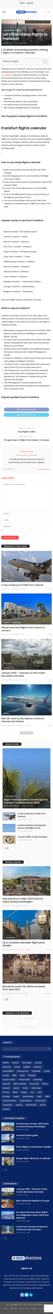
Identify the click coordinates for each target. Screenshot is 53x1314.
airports (15, 1062)
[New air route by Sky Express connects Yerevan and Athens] (26, 699)
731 (49, 906)
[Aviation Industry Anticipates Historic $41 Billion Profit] (9, 828)
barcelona (7, 1067)
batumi (17, 1067)
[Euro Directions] (26, 11)
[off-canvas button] (4, 12)
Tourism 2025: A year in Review (32, 836)
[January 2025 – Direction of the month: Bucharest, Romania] (26, 654)
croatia (47, 1071)
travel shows (40, 1100)
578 (50, 680)
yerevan (6, 1109)
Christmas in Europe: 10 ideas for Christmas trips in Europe (32, 1228)
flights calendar (20, 1084)
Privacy (34, 1309)
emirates (31, 1075)
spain (39, 1096)
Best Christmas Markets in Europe (32, 1200)
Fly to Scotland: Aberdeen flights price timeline (24, 944)
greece (16, 1088)
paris (40, 1092)
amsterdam (26, 1062)
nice (32, 1092)
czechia (6, 1075)
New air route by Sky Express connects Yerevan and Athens (22, 720)
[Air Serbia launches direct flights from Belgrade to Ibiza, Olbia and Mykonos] (7, 1215)
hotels (25, 1088)
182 (50, 634)
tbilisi (47, 1096)
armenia (38, 1062)
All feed (13, 1309)
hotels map (36, 1088)
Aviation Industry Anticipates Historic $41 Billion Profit (31, 827)
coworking (36, 1071)
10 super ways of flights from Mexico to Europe (26, 440)
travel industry (26, 1100)
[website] (4, 469)
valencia (19, 1105)
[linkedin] (31, 1295)
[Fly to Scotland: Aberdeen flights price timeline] (26, 925)
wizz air (43, 1105)
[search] (48, 12)
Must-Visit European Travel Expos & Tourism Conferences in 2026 (26, 801)
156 (50, 589)
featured (6, 1084)
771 (49, 949)
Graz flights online (26, 431)
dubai (22, 1075)
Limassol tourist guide (27, 1135)
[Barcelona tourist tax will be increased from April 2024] (26, 968)
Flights (19, 30)
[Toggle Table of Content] (44, 61)
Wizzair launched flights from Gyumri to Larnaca (23, 629)
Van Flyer (6, 589)
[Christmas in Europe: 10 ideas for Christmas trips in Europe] (7, 1229)
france (44, 1084)
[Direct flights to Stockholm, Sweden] (7, 1150)
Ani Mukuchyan (10, 905)
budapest (37, 1067)
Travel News (8, 580)
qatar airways (28, 1096)
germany (6, 1088)
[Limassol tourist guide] (7, 1138)
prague (16, 1096)
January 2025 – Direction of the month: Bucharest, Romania (23, 674)
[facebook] (6, 469)
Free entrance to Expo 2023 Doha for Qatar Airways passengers (23, 900)
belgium (27, 1067)
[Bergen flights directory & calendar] (7, 1161)
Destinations (9, 30)
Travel (18, 893)
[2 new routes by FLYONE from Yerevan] (26, 566)
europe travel (24, 1079)
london (24, 1092)
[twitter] (9, 469)
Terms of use (24, 1309)
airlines (5, 1062)
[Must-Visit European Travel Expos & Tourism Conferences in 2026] (26, 778)
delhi (14, 1075)
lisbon (15, 1092)
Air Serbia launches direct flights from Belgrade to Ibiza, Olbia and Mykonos (32, 1215)
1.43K (48, 993)
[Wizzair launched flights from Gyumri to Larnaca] (26, 608)
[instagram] (12, 469)
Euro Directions (8, 43)
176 (48, 806)
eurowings (37, 1079)
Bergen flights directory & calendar (33, 1158)
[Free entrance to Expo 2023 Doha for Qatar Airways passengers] (26, 881)
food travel (34, 1084)
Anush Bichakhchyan (13, 805)
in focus (6, 1092)
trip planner (7, 1105)
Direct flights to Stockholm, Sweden (33, 1146)
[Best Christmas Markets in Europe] (7, 1203)
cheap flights (8, 1071)
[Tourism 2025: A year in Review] (9, 840)
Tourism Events (11, 796)
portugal (6, 1096)
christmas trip (22, 1071)
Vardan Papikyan (8, 680)
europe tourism (9, 1079)
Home (6, 1309)
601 (50, 725)
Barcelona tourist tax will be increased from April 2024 (24, 988)
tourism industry (9, 1100)
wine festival (31, 1105)
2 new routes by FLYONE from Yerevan (22, 585)
